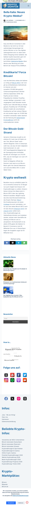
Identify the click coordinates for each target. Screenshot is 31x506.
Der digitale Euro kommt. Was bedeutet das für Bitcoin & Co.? (13, 296)
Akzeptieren (11, 503)
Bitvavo (4, 482)
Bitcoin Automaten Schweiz (10, 446)
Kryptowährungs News (10, 22)
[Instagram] (18, 398)
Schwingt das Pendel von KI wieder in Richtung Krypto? (15, 269)
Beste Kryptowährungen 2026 (11, 459)
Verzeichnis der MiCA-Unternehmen (13, 440)
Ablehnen (20, 503)
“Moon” (19, 200)
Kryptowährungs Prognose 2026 (12, 462)
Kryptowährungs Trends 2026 (11, 464)
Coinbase (6, 204)
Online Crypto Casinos (9, 453)
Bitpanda (4, 484)
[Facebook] (7, 242)
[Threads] (25, 398)
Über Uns (5, 417)
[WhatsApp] (24, 242)
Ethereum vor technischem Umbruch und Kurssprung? (15, 282)
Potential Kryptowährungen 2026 (12, 455)
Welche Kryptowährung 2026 (11, 457)
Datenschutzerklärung (9, 421)
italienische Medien (17, 61)
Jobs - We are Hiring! (8, 415)
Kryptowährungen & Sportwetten (12, 448)
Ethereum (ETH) (19, 209)
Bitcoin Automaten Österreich (11, 444)
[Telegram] (18, 242)
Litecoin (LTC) (8, 211)
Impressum (5, 419)
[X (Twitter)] (13, 242)
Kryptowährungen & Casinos (11, 451)
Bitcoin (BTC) (16, 83)
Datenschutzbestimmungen (21, 495)
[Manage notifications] (27, 502)
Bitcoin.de (5, 486)
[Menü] (28, 5)
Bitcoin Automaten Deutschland (12, 442)
